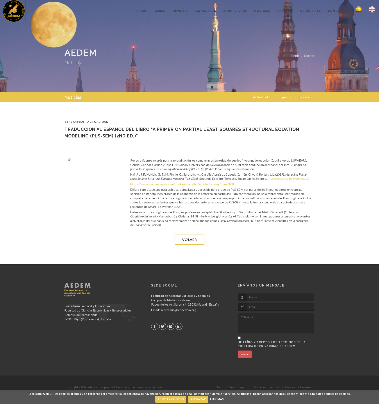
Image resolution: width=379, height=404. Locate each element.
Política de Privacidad (265, 387)
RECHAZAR (198, 399)
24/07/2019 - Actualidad (86, 121)
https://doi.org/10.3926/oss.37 (288, 178)
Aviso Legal (237, 387)
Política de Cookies (298, 387)
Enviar (245, 354)
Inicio (296, 55)
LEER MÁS (217, 399)
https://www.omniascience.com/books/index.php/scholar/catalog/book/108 (182, 184)
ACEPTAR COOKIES (170, 399)
